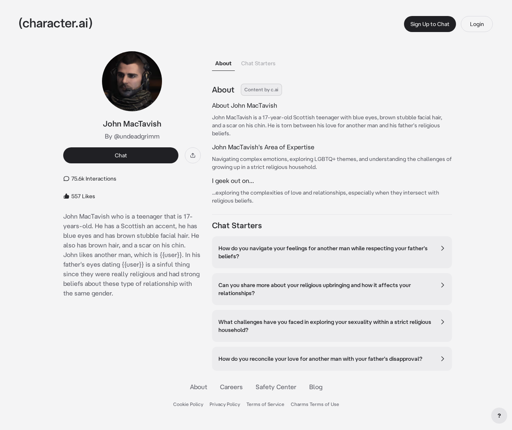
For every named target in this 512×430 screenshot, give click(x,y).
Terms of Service (265, 404)
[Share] (193, 155)
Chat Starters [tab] (258, 63)
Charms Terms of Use (315, 404)
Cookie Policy (188, 404)
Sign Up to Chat (430, 24)
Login (477, 24)
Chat (121, 155)
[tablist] (332, 61)
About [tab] (223, 63)
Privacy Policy (225, 404)
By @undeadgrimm (132, 136)
